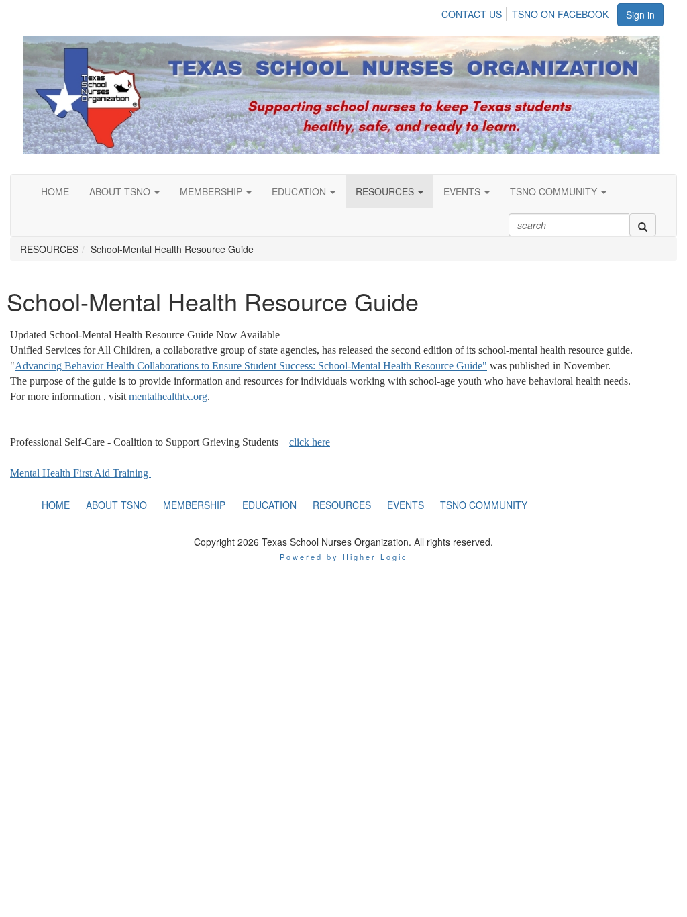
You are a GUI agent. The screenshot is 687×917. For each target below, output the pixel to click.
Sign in (640, 14)
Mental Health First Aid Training (80, 473)
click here (309, 442)
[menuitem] (475, 12)
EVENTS (463, 191)
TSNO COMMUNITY (555, 191)
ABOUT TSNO (121, 191)
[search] (642, 224)
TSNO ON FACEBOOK (560, 14)
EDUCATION (300, 191)
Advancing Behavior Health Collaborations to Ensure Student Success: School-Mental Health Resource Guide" (251, 365)
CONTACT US (471, 14)
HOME (55, 191)
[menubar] (528, 12)
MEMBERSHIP (212, 191)
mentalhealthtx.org (168, 396)
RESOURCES (386, 191)
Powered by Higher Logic (344, 556)
